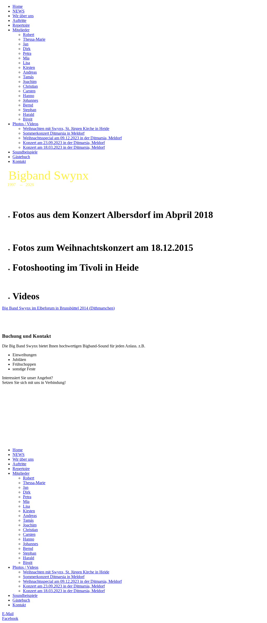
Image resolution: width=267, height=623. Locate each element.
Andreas (30, 72)
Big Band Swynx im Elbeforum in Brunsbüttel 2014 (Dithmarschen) (58, 308)
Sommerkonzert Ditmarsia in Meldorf (53, 133)
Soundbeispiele (25, 152)
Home (18, 6)
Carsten (29, 91)
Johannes (30, 100)
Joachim (30, 81)
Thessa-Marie (34, 39)
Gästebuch (21, 157)
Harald (28, 114)
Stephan (29, 110)
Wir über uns (23, 16)
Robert (28, 34)
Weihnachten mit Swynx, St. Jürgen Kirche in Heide (66, 128)
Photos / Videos (25, 124)
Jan (25, 44)
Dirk (27, 48)
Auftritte (19, 20)
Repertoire (21, 25)
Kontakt (19, 161)
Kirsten (29, 67)
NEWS (19, 11)
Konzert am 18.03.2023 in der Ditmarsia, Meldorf (64, 147)
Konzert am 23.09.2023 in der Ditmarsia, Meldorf (64, 142)
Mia (26, 58)
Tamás (28, 77)
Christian (30, 86)
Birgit (27, 119)
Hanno (28, 95)
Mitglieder (21, 30)
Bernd (28, 105)
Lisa (26, 63)
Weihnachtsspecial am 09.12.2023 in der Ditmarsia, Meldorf (72, 138)
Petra (27, 53)
